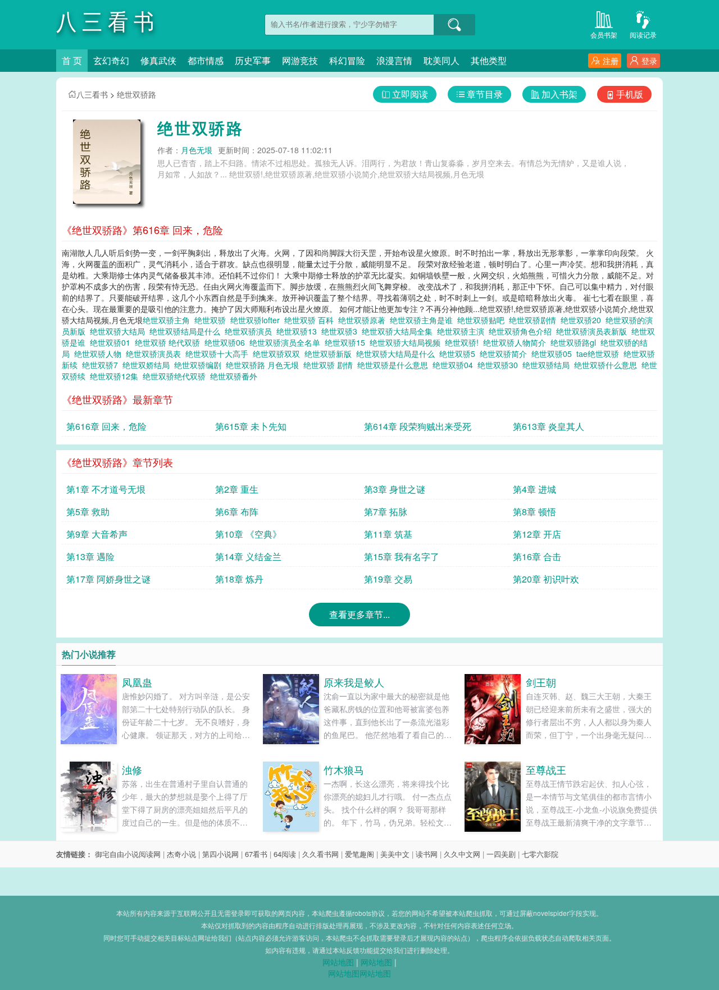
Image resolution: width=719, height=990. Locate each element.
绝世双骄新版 (330, 353)
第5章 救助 (88, 511)
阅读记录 (643, 34)
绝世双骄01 (112, 342)
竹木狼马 (344, 769)
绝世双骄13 (298, 331)
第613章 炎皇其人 (548, 426)
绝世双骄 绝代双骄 (169, 342)
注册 (610, 60)
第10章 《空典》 (248, 534)
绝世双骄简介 (505, 353)
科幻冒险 (347, 60)
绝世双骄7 (102, 364)
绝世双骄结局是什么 (187, 331)
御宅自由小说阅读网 (128, 854)
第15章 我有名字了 (401, 556)
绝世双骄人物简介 (516, 342)
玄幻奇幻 (111, 60)
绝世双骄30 (499, 364)
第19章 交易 (388, 578)
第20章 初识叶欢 (546, 578)
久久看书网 (320, 854)
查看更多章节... (359, 614)
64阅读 (285, 854)
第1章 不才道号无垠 (105, 489)
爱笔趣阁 (359, 854)
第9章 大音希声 (97, 534)
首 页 (72, 60)
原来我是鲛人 (354, 682)
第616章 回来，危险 (106, 426)
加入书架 (559, 94)
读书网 (427, 854)
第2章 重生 (236, 489)
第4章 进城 (534, 489)
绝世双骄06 (226, 342)
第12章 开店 (537, 534)
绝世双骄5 (459, 353)
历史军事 (253, 60)
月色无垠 (196, 149)
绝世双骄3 (341, 331)
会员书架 (603, 34)
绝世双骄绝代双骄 (176, 376)
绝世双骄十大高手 (219, 353)
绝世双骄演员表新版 (593, 331)
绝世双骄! (464, 342)
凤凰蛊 (137, 682)
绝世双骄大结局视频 (407, 342)
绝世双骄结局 (548, 364)
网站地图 (338, 962)
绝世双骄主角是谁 (423, 320)
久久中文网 (462, 854)
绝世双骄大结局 (119, 331)
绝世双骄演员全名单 (287, 342)
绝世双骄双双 (278, 353)
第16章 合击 (537, 556)
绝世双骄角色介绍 (522, 331)
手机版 (629, 94)
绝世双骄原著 (364, 320)
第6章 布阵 (236, 511)
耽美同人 (441, 60)
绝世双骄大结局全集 (399, 331)
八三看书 (92, 94)
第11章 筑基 (388, 534)
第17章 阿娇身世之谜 (108, 578)
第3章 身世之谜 (394, 489)
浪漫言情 (394, 60)
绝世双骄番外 (236, 376)
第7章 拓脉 (385, 511)
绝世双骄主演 (463, 331)
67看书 (256, 854)
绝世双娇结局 (148, 364)
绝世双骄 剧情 (330, 364)
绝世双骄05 (553, 353)
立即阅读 (410, 94)
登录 (649, 60)
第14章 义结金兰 (248, 556)
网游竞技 (300, 60)
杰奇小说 (181, 854)
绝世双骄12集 (116, 376)
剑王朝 (541, 682)
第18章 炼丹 (239, 578)
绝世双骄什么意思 (607, 364)
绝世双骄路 (136, 94)
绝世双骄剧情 (535, 320)
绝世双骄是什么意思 (395, 364)
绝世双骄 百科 (311, 320)
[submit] (454, 24)
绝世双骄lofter (257, 320)
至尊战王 (546, 769)
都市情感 (206, 60)
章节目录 (485, 94)
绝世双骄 (212, 320)
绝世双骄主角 (168, 320)
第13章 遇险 (90, 556)
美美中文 (394, 854)
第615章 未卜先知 (250, 426)
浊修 (132, 769)
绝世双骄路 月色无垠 (264, 364)
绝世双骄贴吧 (483, 320)
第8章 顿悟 (534, 511)
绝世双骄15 (347, 342)
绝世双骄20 (583, 320)
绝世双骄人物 (100, 353)
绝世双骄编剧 (200, 364)
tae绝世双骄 (600, 353)
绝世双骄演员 (250, 331)
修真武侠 (158, 60)
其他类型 (489, 60)
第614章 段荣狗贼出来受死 (417, 426)
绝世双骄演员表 (155, 353)
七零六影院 (540, 854)
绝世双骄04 (455, 364)
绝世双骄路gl (575, 342)
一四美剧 (501, 854)
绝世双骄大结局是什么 (397, 353)
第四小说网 (220, 854)
